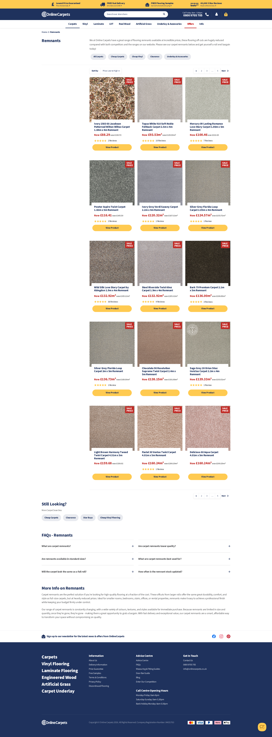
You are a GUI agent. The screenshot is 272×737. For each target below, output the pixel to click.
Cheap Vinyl (137, 56)
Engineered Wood (59, 677)
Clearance (154, 56)
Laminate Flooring (60, 670)
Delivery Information (98, 664)
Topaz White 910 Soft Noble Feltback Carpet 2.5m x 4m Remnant (158, 127)
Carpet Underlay (58, 691)
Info (201, 24)
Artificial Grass (144, 24)
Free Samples (95, 673)
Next (224, 70)
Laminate (99, 24)
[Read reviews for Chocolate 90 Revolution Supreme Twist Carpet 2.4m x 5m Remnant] (160, 386)
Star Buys (88, 517)
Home (44, 32)
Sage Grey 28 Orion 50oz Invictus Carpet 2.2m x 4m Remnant (204, 371)
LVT (111, 24)
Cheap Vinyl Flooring (110, 517)
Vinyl (85, 24)
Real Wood (124, 24)
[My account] (216, 14)
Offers (190, 24)
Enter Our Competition (146, 681)
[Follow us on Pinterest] (228, 636)
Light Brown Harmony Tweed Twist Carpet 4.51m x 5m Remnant (111, 455)
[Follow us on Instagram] (221, 636)
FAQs (138, 664)
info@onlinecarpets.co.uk (195, 669)
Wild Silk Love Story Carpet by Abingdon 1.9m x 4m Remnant (111, 289)
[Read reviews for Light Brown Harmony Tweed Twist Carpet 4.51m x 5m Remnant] (112, 470)
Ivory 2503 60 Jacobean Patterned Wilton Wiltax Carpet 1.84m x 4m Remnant (112, 127)
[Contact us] (207, 14)
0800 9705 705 (192, 15)
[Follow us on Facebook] (214, 636)
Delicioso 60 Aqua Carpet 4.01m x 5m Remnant (204, 454)
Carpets (72, 24)
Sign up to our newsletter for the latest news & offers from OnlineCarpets (85, 636)
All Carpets (98, 56)
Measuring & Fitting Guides (148, 669)
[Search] (164, 14)
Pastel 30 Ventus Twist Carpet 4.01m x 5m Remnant (159, 454)
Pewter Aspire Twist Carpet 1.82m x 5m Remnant (109, 208)
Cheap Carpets (117, 56)
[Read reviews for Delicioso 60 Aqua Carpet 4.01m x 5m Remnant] (208, 470)
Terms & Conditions (98, 677)
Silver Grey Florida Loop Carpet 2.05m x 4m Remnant (206, 208)
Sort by (95, 70)
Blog (138, 677)
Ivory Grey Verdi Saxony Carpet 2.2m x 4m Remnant (160, 208)
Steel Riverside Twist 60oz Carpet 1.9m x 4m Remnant (157, 289)
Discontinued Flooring (99, 686)
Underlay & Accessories (169, 24)
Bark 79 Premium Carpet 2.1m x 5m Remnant (207, 289)
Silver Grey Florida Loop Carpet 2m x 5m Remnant (108, 370)
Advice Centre (142, 660)
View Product (112, 147)
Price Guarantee (96, 669)
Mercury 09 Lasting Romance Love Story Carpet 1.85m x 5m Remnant (207, 127)
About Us (93, 660)
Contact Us (188, 660)
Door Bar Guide (143, 673)
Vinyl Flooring (55, 664)
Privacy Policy (95, 681)
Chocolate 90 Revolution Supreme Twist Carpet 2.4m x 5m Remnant (159, 371)
